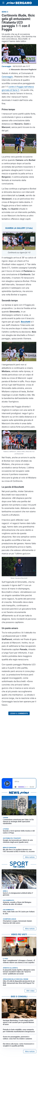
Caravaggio (7, 76)
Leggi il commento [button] (19, 713)
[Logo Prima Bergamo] (19, 3)
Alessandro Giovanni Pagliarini (23, 69)
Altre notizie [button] (30, 857)
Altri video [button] (30, 991)
